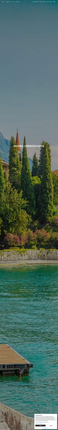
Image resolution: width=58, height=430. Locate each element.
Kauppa (3, 1)
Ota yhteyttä (18, 1)
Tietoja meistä (8, 1)
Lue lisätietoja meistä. (38, 423)
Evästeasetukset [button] (45, 427)
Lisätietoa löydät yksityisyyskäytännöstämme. (42, 422)
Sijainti (13, 1)
